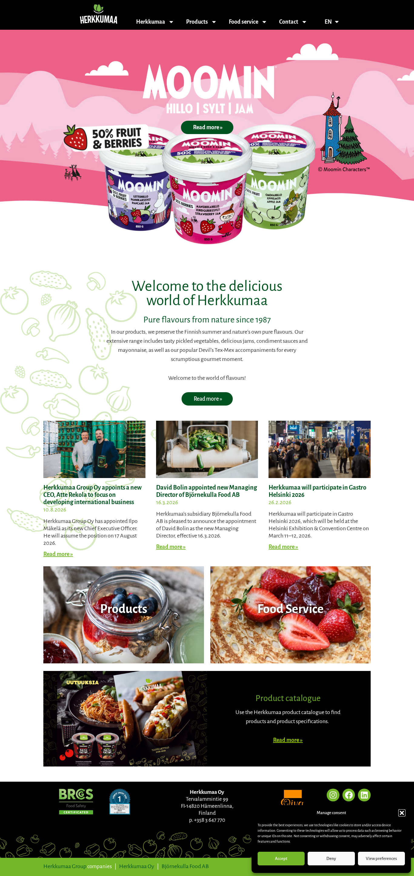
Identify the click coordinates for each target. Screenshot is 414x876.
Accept (281, 858)
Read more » (58, 554)
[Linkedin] (364, 795)
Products (197, 22)
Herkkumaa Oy (136, 866)
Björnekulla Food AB (185, 866)
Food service (243, 22)
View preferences (381, 858)
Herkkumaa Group (64, 866)
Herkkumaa (150, 22)
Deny (331, 858)
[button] (402, 813)
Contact (288, 22)
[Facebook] (348, 795)
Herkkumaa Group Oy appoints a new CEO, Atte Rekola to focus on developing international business (92, 494)
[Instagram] (333, 795)
